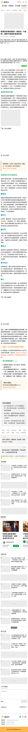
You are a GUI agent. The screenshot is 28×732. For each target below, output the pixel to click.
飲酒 (8, 430)
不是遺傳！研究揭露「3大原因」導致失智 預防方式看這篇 (19, 467)
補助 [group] (20, 10)
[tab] (11, 550)
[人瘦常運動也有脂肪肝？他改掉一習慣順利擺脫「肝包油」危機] (5, 595)
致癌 (18, 432)
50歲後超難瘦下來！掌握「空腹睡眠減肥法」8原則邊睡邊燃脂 (19, 611)
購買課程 (19, 1)
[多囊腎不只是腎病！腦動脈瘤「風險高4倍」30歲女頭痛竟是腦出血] (5, 586)
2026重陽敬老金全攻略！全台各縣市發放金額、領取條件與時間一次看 (19, 636)
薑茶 (3, 432)
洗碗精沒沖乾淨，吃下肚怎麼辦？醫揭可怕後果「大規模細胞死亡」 (18, 475)
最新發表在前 (23, 707)
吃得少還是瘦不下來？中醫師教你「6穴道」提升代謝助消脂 (19, 501)
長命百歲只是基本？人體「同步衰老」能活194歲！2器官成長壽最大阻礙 (19, 559)
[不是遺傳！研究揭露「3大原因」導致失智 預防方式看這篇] (5, 468)
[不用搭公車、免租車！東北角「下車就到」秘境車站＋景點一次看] (5, 646)
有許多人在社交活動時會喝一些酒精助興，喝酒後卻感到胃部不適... (14, 355)
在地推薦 (17, 6)
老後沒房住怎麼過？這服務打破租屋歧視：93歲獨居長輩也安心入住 (18, 671)
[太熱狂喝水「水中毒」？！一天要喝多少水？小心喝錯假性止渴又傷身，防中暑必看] (5, 494)
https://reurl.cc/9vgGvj (9, 168)
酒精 (13, 432)
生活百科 (24, 6)
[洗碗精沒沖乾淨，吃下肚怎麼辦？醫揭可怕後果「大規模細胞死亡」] (5, 476)
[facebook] (20, 716)
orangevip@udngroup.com (13, 720)
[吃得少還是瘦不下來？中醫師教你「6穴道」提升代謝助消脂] (5, 502)
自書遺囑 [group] (15, 10)
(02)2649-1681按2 (10, 722)
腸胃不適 (14, 430)
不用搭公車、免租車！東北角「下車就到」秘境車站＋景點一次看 (18, 645)
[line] (22, 716)
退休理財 (4, 6)
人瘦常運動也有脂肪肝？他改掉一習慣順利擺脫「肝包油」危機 (18, 594)
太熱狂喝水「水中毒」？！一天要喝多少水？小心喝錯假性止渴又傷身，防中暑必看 (18, 493)
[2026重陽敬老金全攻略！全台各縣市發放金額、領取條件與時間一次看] (5, 637)
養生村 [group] (3, 10)
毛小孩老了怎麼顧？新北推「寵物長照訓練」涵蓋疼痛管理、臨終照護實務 (18, 662)
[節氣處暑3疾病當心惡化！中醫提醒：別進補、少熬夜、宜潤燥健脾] (5, 569)
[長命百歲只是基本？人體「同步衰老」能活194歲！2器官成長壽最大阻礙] (5, 560)
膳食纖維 (24, 432)
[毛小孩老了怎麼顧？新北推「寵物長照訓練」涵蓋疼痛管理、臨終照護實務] (5, 663)
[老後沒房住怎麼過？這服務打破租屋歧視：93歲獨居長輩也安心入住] (5, 672)
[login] (23, 2)
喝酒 (3, 430)
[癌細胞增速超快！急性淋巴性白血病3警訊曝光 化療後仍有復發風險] (5, 621)
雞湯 (8, 432)
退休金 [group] (8, 10)
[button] (26, 2)
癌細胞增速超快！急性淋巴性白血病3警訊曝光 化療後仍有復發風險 (18, 620)
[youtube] (25, 716)
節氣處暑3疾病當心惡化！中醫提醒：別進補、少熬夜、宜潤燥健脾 (19, 568)
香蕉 (20, 430)
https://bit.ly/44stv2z (9, 387)
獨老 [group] (25, 10)
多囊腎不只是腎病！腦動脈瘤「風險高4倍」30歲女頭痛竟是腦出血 (19, 585)
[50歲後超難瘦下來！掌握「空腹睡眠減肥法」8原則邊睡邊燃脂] (5, 612)
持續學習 (11, 6)
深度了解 (19, 546)
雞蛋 (25, 430)
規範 (2, 701)
